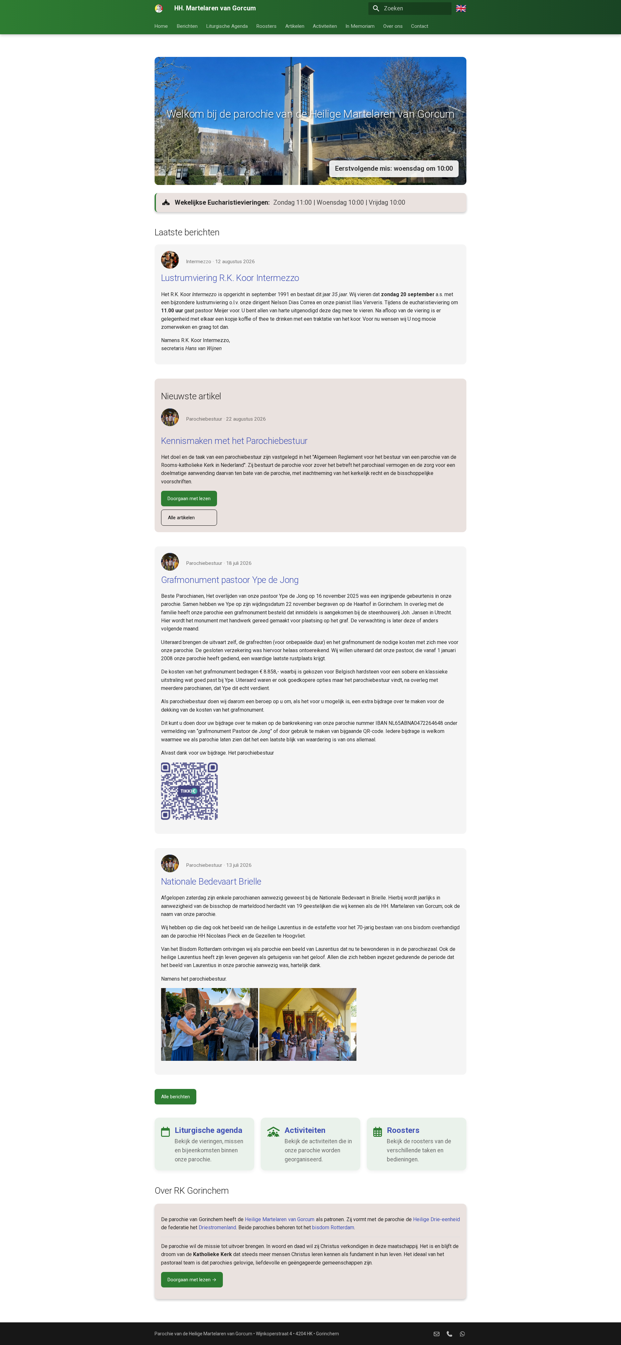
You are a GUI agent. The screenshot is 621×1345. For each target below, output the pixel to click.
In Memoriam (360, 26)
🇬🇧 (461, 8)
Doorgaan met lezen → (192, 1280)
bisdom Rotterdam (333, 1227)
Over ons (393, 26)
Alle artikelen (181, 518)
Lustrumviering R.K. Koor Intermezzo (230, 278)
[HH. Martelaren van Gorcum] (159, 8)
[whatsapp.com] (462, 1333)
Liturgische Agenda (227, 26)
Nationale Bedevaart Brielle (211, 881)
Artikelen (294, 26)
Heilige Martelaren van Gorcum (279, 1219)
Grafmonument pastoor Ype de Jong (230, 580)
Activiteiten (325, 26)
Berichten (187, 26)
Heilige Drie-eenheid (436, 1219)
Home (161, 26)
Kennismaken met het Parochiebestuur (234, 441)
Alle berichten (175, 1097)
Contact (420, 26)
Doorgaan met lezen (189, 498)
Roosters (266, 26)
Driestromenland (217, 1227)
